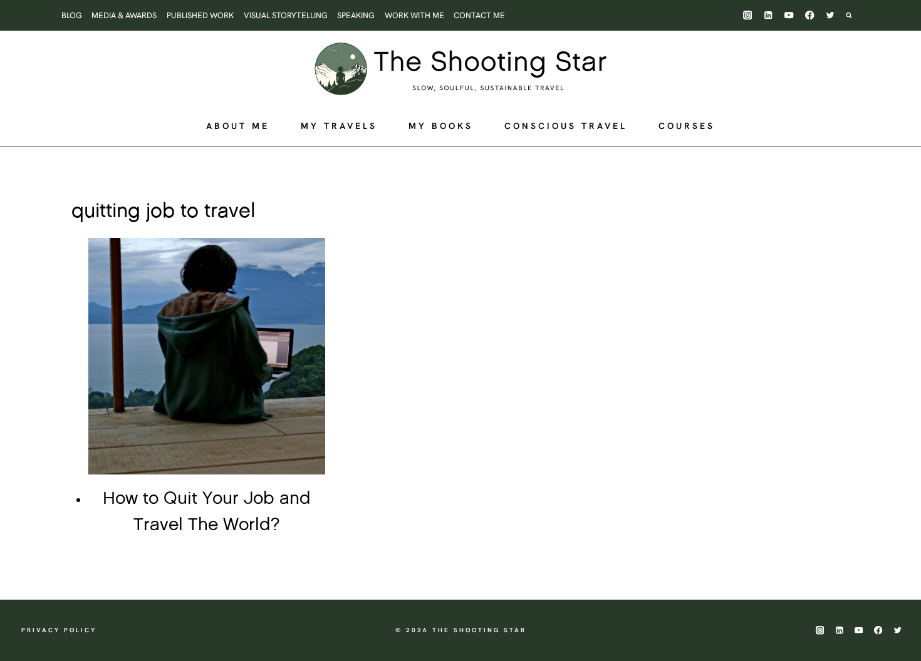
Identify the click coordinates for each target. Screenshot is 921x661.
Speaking (356, 15)
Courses (686, 125)
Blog (71, 15)
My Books (440, 125)
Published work (200, 15)
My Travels (339, 125)
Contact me (479, 15)
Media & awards (124, 15)
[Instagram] (748, 15)
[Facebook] (810, 15)
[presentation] (206, 356)
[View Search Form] (855, 15)
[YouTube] (789, 15)
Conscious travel (565, 125)
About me (237, 125)
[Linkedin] (768, 15)
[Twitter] (830, 15)
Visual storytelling (286, 15)
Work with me (414, 15)
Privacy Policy (58, 630)
